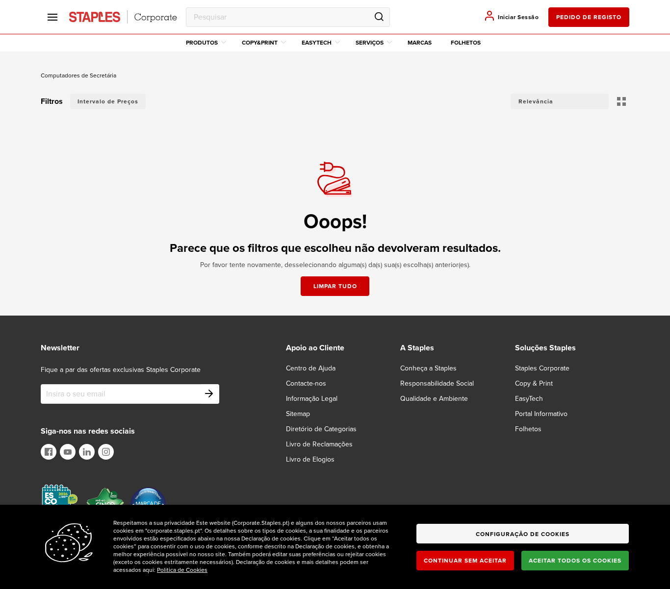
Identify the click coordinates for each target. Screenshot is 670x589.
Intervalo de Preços (107, 101)
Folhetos (466, 42)
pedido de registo (588, 17)
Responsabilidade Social (437, 383)
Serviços (370, 42)
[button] (560, 101)
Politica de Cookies (182, 569)
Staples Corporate (542, 368)
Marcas (420, 42)
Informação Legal (311, 398)
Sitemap (298, 414)
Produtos (202, 42)
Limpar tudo (335, 286)
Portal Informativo (541, 414)
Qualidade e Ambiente (434, 398)
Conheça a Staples (428, 368)
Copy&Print (260, 42)
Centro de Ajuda (310, 368)
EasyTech (317, 42)
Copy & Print (534, 383)
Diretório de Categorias (321, 429)
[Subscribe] (209, 394)
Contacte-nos (306, 383)
